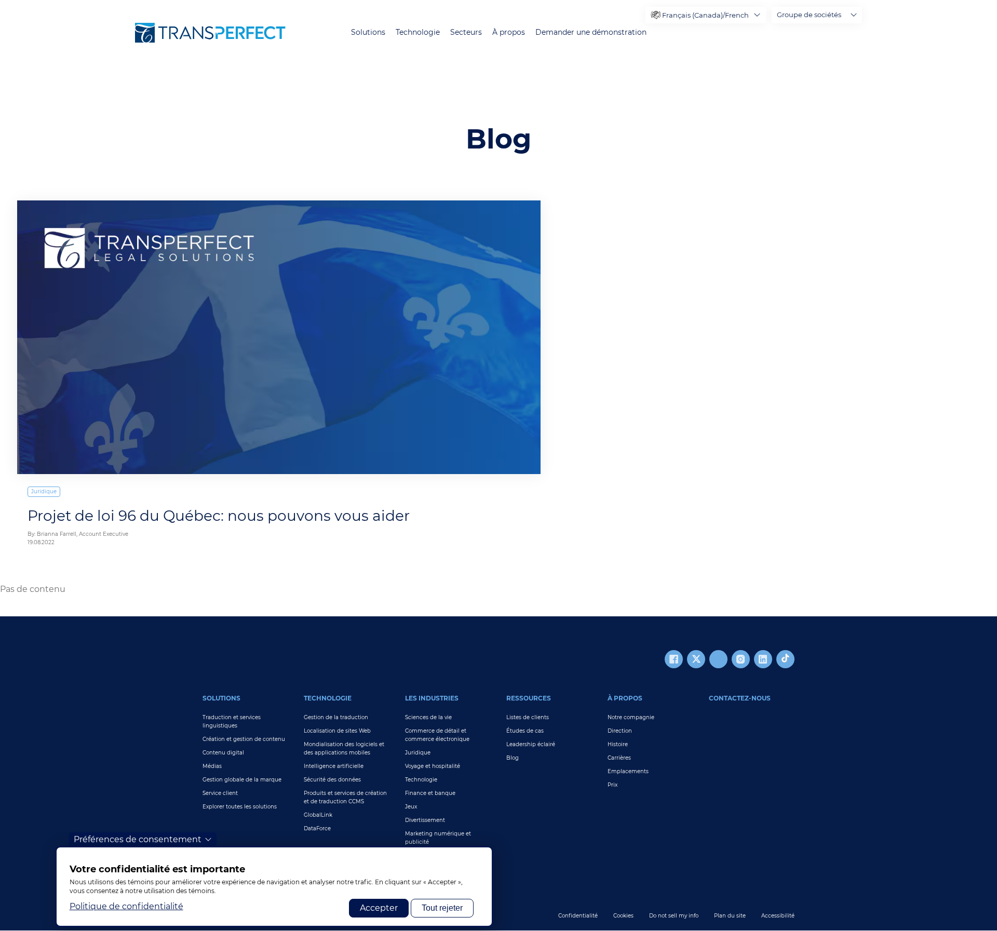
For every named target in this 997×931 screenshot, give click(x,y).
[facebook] (674, 659)
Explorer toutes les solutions (240, 806)
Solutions (368, 32)
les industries (432, 698)
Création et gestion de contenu (244, 739)
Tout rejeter (442, 907)
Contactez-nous (740, 698)
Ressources (528, 698)
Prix (612, 784)
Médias (212, 766)
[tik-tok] (785, 659)
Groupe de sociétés (809, 14)
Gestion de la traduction (336, 717)
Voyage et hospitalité (432, 766)
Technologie (418, 32)
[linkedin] (763, 659)
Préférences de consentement (137, 839)
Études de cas (525, 730)
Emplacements (628, 771)
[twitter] (696, 659)
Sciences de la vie (428, 717)
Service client (220, 793)
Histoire (618, 744)
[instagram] (741, 659)
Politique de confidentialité (126, 906)
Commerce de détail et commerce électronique (437, 735)
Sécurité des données (332, 779)
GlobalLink (318, 815)
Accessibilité (777, 915)
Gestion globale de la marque (242, 779)
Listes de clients (527, 717)
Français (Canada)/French (705, 15)
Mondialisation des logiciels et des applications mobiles (344, 748)
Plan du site (730, 915)
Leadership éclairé (530, 744)
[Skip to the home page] (210, 33)
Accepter (379, 908)
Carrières (619, 757)
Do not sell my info (673, 915)
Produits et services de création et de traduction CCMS (345, 797)
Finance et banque (430, 793)
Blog (512, 757)
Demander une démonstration (590, 32)
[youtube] (718, 659)
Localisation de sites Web (337, 730)
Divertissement (425, 820)
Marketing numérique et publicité (438, 837)
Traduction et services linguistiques (232, 721)
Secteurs (466, 32)
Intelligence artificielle (333, 766)
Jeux (411, 806)
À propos (508, 32)
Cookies (623, 915)
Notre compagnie (631, 717)
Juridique (44, 491)
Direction (620, 730)
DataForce (317, 828)
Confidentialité (578, 915)
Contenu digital (223, 752)
